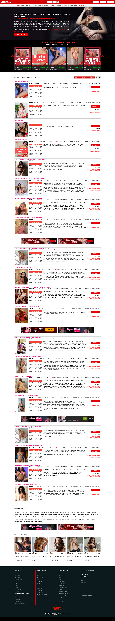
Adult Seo (39, 590)
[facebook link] (85, 574)
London (50, 29)
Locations (103, 2)
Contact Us (17, 577)
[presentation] (12, 56)
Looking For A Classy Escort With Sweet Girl (28, 198)
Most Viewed (90, 77)
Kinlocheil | (61, 519)
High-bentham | (75, 512)
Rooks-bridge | (66, 512)
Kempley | (50, 514)
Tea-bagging (62, 585)
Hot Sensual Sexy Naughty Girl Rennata (27, 395)
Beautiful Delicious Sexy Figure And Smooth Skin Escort (32, 248)
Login (16, 583)
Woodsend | (93, 512)
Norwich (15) (60, 5)
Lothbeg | (67, 519)
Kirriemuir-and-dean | (85, 512)
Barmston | (43, 519)
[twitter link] (82, 574)
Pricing (16, 597)
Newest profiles (80, 77)
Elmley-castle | (74, 519)
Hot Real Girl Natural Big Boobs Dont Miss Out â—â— (31, 356)
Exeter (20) (53, 5)
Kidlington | (81, 514)
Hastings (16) (47, 5)
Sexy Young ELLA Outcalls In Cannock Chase (28, 337)
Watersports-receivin (64, 601)
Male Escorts (40, 574)
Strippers (39, 583)
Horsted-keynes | (19, 519)
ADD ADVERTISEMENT (21, 34)
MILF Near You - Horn (21, 101)
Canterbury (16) (39, 5)
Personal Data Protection (87, 595)
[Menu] (113, 2)
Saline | (32, 521)
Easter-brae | (31, 516)
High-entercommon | (29, 519)
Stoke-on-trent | (95, 514)
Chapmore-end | (58, 512)
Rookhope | (79, 516)
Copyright (83, 582)
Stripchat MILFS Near (21, 140)
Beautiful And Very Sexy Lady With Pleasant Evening (30, 159)
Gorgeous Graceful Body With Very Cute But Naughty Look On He (34, 287)
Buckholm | (37, 519)
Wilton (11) (74, 5)
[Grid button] (99, 77)
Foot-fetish (61, 575)
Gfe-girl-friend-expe (63, 587)
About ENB (17, 575)
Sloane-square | (39, 521)
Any (54, 2)
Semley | (52, 512)
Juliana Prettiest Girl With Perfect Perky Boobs (29, 445)
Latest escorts (82, 5)
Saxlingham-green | (59, 516)
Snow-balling (62, 581)
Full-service (61, 577)
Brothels (61, 599)
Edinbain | (51, 516)
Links (16, 585)
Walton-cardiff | (65, 514)
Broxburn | (49, 519)
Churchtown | (68, 516)
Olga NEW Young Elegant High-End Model (27, 465)
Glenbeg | (88, 519)
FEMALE (49, 2)
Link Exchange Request (86, 589)
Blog (82, 580)
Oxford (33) (31, 5)
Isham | (74, 516)
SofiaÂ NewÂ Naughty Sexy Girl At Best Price (28, 484)
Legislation (17, 599)
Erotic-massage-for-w (64, 593)
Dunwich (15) (67, 5)
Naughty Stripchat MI (21, 81)
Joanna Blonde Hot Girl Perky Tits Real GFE (28, 426)
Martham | (17, 516)
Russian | (85, 516)
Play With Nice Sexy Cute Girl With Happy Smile (28, 217)
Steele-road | (24, 516)
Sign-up (109, 2)
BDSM (38, 579)
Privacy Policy (84, 586)
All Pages (17, 591)
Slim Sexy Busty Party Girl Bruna (25, 376)
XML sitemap (18, 589)
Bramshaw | (45, 516)
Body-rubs (61, 574)
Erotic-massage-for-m (64, 595)
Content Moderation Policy (21, 603)
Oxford (56, 29)
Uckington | (87, 514)
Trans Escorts (40, 577)
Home (18, 5)
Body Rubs (39, 581)
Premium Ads (18, 601)
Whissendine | (38, 516)
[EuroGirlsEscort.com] (66, 614)
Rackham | (93, 519)
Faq (82, 593)
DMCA (16, 581)
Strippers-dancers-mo (64, 591)
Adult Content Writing (42, 594)
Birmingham (62, 29)
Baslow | (23, 512)
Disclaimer (83, 584)
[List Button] (97, 77)
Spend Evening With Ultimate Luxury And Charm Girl (31, 178)
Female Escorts (40, 575)
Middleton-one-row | (19, 514)
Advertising (39, 588)
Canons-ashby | (92, 516)
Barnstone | (44, 514)
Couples (61, 589)
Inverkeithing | (56, 514)
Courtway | (17, 512)
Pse (60, 579)
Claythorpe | (82, 519)
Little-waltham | (36, 514)
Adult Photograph (41, 592)
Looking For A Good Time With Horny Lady (27, 306)
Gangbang (61, 597)
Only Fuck (96, 2)
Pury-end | (55, 519)
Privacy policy (18, 579)
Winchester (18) (24, 5)
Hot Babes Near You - (21, 120)
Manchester (17, 31)
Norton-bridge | (73, 514)
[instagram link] (88, 574)
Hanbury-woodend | (40, 512)
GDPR (16, 587)
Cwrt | (47, 512)
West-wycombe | (19, 521)
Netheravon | (27, 521)
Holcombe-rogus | (30, 512)
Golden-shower (62, 583)
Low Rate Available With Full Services (26, 267)
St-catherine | (28, 514)
